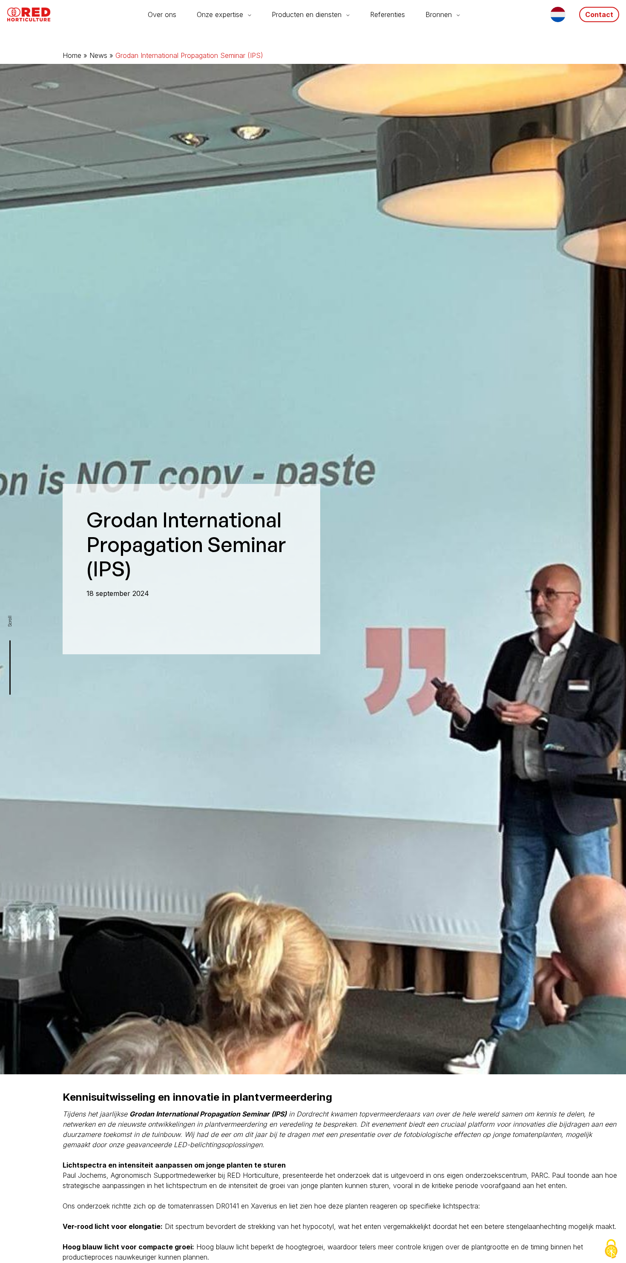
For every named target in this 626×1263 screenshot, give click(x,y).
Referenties (387, 14)
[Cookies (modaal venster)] (611, 1249)
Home (72, 55)
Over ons (162, 14)
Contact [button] (599, 14)
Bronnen (438, 14)
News (98, 55)
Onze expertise (220, 14)
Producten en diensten (307, 14)
